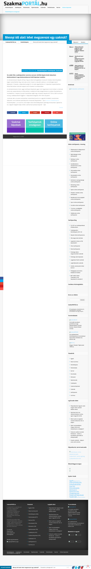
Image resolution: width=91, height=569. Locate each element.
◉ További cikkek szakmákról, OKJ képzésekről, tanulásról (76, 277)
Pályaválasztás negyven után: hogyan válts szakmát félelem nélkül (79, 49)
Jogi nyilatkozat (11, 533)
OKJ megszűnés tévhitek (77, 238)
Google (26, 137)
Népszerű (75, 42)
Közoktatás (26, 7)
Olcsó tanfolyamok (75, 246)
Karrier (58, 7)
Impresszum (10, 531)
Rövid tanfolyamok (75, 249)
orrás (61, 107)
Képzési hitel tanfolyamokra (78, 235)
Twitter (31, 137)
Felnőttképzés (9, 7)
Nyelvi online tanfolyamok (77, 189)
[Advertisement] (35, 57)
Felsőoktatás (51, 7)
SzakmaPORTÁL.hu (11, 42)
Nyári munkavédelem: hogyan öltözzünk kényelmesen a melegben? (80, 76)
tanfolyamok (74, 392)
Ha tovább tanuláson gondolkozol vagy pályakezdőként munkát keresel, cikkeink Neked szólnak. (75, 325)
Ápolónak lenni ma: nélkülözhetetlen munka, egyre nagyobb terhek (79, 58)
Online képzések (66, 7)
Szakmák (43, 7)
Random (83, 42)
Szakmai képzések (75, 386)
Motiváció (73, 377)
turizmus (73, 395)
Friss (69, 42)
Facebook (29, 137)
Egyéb (72, 358)
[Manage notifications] (88, 566)
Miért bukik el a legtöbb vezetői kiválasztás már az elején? (80, 67)
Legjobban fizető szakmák (77, 260)
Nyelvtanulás (35, 7)
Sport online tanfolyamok (77, 202)
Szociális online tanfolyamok (78, 205)
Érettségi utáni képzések (77, 257)
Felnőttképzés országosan (12, 11)
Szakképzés (18, 7)
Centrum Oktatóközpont (52, 100)
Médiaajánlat (10, 534)
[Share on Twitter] (76, 567)
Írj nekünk (9, 529)
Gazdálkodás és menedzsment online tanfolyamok (76, 165)
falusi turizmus (74, 361)
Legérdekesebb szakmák (77, 263)
